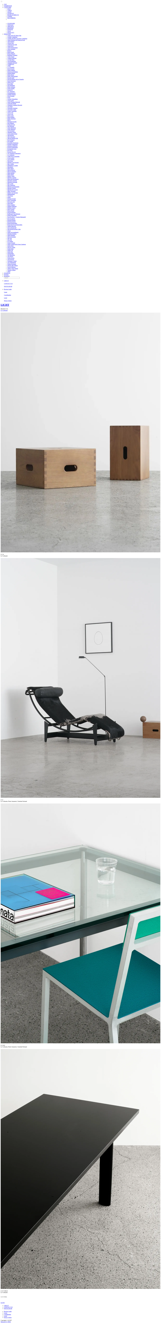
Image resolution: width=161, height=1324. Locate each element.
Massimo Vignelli (12, 180)
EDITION (10, 29)
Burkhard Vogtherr (12, 55)
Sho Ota (9, 238)
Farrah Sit (10, 90)
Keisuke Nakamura (12, 144)
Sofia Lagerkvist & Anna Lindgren (16, 244)
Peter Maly (10, 203)
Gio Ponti (9, 106)
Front (8, 97)
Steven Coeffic (11, 247)
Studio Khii (10, 249)
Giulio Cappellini (12, 111)
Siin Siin (9, 240)
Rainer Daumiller (12, 215)
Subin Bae (10, 252)
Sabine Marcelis (11, 226)
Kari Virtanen (11, 140)
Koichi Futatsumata (12, 147)
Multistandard (11, 194)
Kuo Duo (9, 150)
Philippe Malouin (12, 206)
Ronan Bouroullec (12, 223)
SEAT (9, 9)
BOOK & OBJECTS (13, 15)
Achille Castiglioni (12, 37)
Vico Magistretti (11, 262)
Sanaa (9, 230)
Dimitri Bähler (11, 73)
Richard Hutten (11, 220)
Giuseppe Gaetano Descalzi (14, 105)
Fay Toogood (11, 91)
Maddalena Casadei (12, 165)
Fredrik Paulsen (11, 94)
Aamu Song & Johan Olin (14, 35)
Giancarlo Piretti (11, 103)
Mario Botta (10, 174)
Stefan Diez (10, 246)
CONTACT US (8, 283)
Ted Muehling (11, 255)
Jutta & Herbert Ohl (12, 138)
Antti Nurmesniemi (12, 47)
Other (8, 271)
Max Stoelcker (11, 185)
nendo (9, 197)
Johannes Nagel (11, 132)
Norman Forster (11, 199)
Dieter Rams (10, 75)
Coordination (7, 295)
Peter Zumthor (11, 205)
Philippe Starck (11, 208)
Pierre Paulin (10, 211)
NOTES (6, 274)
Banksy (9, 50)
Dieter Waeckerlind (12, 76)
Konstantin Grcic (11, 149)
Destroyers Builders (12, 72)
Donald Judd (10, 78)
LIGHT (9, 12)
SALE (9, 31)
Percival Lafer (11, 202)
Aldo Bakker (10, 41)
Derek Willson (11, 70)
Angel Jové (10, 46)
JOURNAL (7, 273)
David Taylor (10, 69)
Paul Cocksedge (11, 200)
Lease (5, 292)
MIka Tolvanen (11, 191)
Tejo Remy (10, 256)
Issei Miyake (10, 126)
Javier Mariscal (11, 129)
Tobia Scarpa (10, 258)
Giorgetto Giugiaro (12, 108)
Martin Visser (11, 176)
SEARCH (6, 276)
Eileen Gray (10, 82)
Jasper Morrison (11, 127)
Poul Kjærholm (11, 212)
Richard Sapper (11, 221)
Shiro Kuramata (11, 237)
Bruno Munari (11, 53)
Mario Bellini (10, 173)
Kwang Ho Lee (11, 152)
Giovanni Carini (11, 109)
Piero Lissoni (10, 209)
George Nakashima (12, 99)
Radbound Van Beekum (13, 214)
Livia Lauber (10, 158)
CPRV (9, 66)
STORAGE (10, 13)
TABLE (9, 10)
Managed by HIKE (6, 1322)
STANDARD (11, 23)
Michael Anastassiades (13, 186)
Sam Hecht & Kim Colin (14, 229)
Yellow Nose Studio (12, 268)
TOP (5, 4)
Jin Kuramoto (11, 130)
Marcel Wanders (11, 171)
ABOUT (6, 280)
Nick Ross (10, 161)
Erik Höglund (11, 85)
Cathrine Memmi (11, 58)
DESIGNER (7, 34)
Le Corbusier (10, 155)
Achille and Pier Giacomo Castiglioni (17, 38)
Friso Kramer (10, 96)
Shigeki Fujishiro (11, 234)
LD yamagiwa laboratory (14, 153)
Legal (5, 298)
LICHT (5, 304)
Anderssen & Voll (12, 44)
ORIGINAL (10, 26)
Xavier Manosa (11, 267)
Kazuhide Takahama (12, 143)
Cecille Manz (10, 59)
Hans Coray (10, 115)
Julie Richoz (10, 135)
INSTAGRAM (8, 286)
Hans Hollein (10, 117)
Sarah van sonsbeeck (12, 232)
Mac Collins (10, 164)
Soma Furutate (11, 243)
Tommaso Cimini (12, 261)
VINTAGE (10, 25)
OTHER (9, 16)
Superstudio (10, 253)
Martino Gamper (11, 177)
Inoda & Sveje (11, 124)
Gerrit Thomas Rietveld (13, 102)
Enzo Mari (10, 84)
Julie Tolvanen (11, 137)
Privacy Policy (8, 300)
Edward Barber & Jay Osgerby (15, 79)
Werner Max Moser (12, 265)
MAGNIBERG (11, 18)
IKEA (9, 120)
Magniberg (10, 167)
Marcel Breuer (11, 170)
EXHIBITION (8, 6)
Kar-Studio (10, 141)
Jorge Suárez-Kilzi (12, 134)
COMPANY (10, 64)
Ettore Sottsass (11, 87)
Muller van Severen (12, 192)
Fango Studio (11, 88)
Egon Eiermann (11, 81)
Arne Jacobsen (11, 49)
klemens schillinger (12, 146)
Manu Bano (10, 168)
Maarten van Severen (13, 162)
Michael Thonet (11, 188)
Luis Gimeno (10, 159)
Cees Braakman (11, 61)
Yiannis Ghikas (11, 270)
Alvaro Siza (10, 43)
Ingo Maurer (10, 123)
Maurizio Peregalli (12, 182)
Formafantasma (11, 93)
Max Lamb (10, 183)
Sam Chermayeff (11, 227)
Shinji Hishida (11, 235)
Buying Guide (8, 289)
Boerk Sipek (10, 52)
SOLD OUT (10, 32)
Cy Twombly (10, 67)
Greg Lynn (10, 112)
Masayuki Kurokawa (13, 179)
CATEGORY (7, 7)
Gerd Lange (10, 100)
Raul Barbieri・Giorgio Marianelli (16, 217)
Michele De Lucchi (12, 189)
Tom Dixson (10, 259)
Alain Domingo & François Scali (16, 40)
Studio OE (10, 250)
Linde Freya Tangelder (13, 156)
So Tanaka (10, 241)
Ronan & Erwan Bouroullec (14, 224)
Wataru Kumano (11, 264)
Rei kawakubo (11, 218)
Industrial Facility (12, 121)
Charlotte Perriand (12, 62)
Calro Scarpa (10, 56)
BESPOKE (10, 28)
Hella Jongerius (11, 118)
